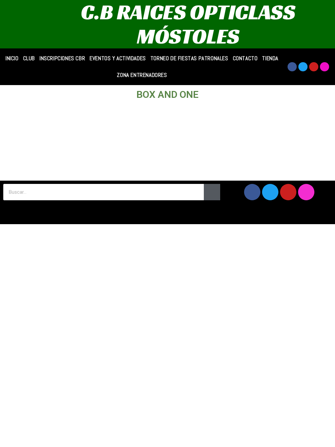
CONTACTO (245, 58)
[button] (167, 212)
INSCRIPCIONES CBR (62, 58)
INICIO (12, 58)
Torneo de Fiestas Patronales (189, 58)
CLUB (29, 58)
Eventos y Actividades (118, 58)
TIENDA (270, 58)
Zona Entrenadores (142, 75)
